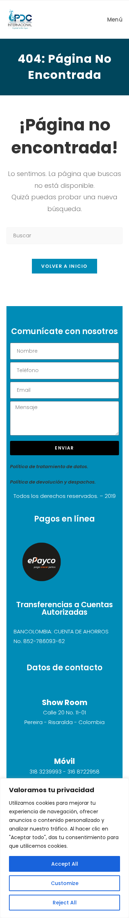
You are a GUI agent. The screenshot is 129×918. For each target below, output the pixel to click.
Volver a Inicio (64, 266)
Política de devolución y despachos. (53, 482)
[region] (64, 848)
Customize (64, 883)
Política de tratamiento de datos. (49, 466)
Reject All (65, 902)
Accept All (64, 863)
